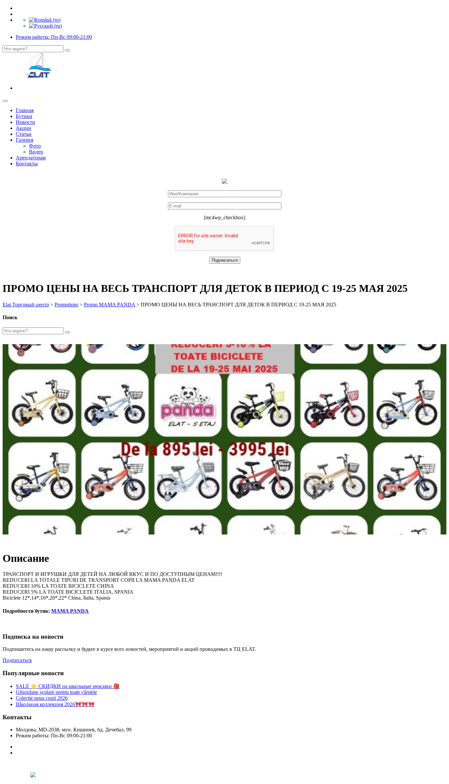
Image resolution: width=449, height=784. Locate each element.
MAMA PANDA (70, 611)
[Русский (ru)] (45, 26)
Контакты (27, 163)
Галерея (24, 140)
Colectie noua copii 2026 (42, 698)
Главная (25, 110)
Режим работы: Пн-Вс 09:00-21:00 (54, 37)
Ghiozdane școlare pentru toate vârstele (56, 692)
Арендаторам (31, 157)
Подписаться (17, 660)
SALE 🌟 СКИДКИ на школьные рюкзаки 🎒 (68, 686)
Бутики (24, 116)
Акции (23, 128)
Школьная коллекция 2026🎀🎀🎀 (55, 704)
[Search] (67, 50)
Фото (35, 146)
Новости (25, 122)
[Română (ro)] (44, 20)
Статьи (24, 134)
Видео (36, 151)
